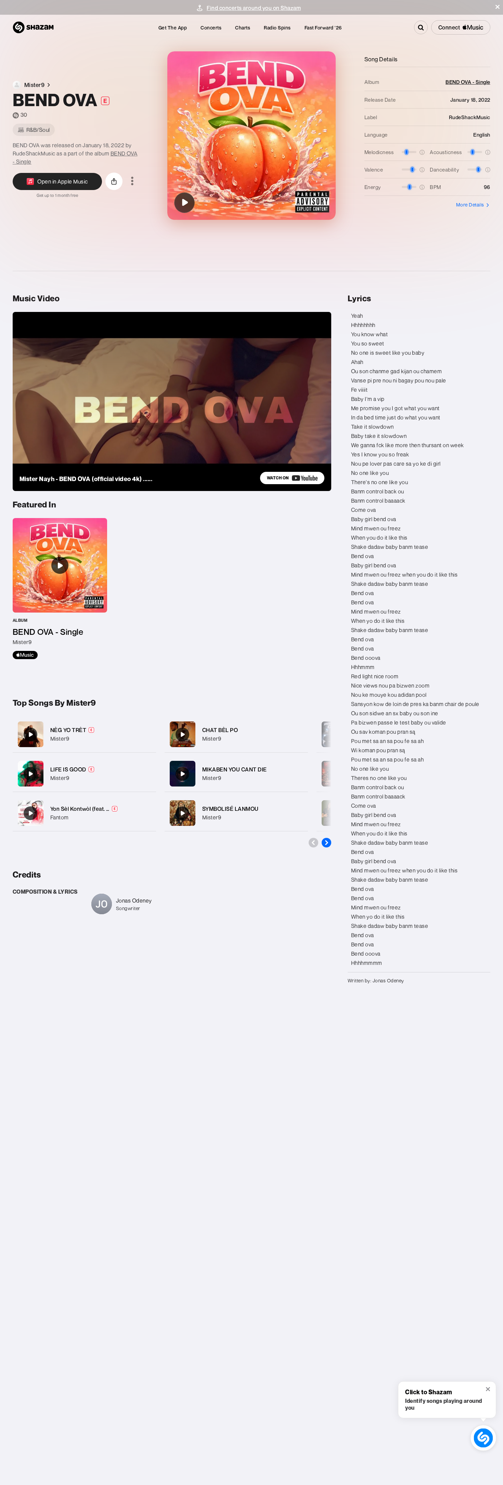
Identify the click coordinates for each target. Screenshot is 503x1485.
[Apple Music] (25, 655)
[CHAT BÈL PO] (236, 734)
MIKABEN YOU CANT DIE (234, 769)
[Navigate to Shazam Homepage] (33, 27)
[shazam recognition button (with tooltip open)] (483, 1437)
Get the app (172, 27)
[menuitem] (173, 28)
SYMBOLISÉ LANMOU (230, 808)
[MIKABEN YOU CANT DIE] (236, 774)
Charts (242, 27)
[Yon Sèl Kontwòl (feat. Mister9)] (84, 813)
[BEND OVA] (184, 202)
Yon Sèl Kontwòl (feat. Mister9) (89, 808)
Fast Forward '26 (323, 27)
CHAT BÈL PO (220, 730)
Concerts (211, 27)
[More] (146, 734)
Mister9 (59, 738)
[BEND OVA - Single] (60, 588)
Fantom (59, 817)
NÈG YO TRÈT (68, 730)
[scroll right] (326, 842)
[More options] (132, 181)
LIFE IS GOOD (68, 769)
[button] (497, 6)
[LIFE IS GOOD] (84, 774)
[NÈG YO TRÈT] (84, 734)
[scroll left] (313, 842)
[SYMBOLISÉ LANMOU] (236, 813)
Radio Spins (277, 27)
